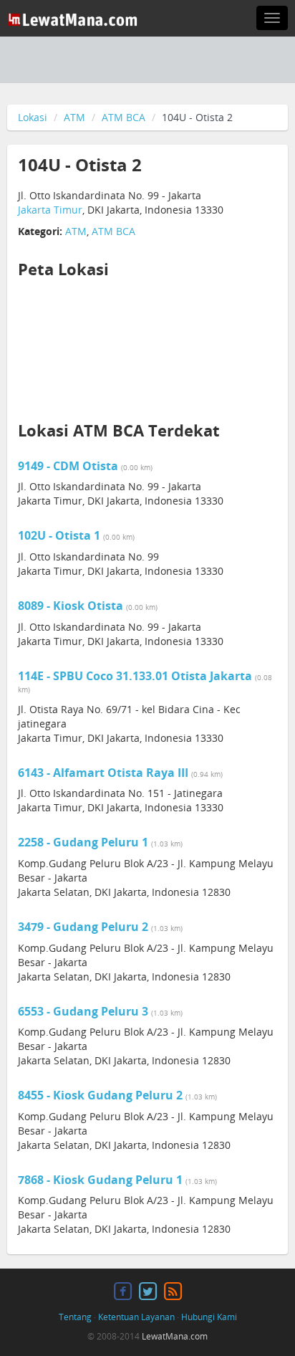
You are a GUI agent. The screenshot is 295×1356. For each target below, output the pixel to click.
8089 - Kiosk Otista (72, 605)
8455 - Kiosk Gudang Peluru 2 (101, 1095)
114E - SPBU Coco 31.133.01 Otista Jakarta (136, 676)
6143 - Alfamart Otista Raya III (104, 772)
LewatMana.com (175, 1336)
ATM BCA (123, 117)
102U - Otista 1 (60, 535)
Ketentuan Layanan (136, 1317)
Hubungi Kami (209, 1317)
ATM (74, 117)
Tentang (75, 1317)
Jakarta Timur (50, 209)
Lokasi (32, 117)
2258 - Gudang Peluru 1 (84, 842)
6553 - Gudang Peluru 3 (84, 1011)
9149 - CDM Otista (69, 466)
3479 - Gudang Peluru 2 (84, 927)
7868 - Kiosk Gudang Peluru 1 (101, 1180)
